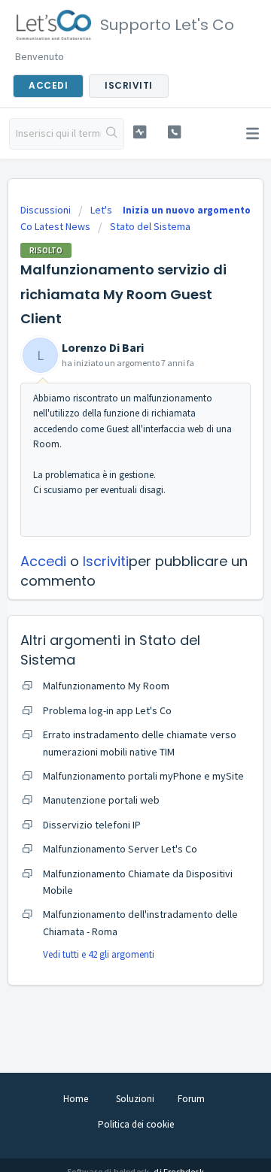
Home (75, 1098)
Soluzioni (135, 1098)
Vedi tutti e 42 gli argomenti (98, 954)
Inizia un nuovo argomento (187, 210)
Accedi (43, 561)
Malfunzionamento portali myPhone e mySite (143, 776)
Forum (191, 1098)
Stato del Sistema (150, 226)
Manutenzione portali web (101, 800)
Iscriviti (106, 561)
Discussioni (45, 210)
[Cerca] (112, 134)
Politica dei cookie (136, 1124)
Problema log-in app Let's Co (107, 710)
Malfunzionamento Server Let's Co (120, 849)
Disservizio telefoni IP (92, 824)
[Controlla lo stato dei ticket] (140, 132)
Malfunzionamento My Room (106, 685)
